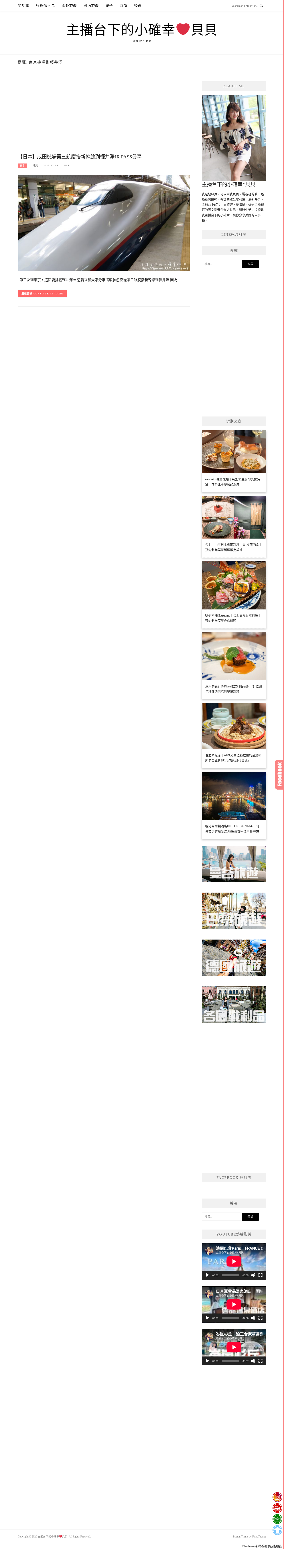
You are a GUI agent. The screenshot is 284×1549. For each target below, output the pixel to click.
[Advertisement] (104, 117)
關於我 (23, 6)
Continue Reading (48, 293)
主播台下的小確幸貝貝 (142, 30)
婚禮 (138, 6)
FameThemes (259, 1536)
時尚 (123, 6)
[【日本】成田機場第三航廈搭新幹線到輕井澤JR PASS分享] (104, 222)
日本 (22, 165)
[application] (234, 1261)
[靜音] (253, 1275)
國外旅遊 (69, 6)
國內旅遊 (91, 6)
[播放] (207, 1275)
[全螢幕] (260, 1275)
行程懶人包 (45, 6)
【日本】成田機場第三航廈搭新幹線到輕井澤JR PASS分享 (80, 157)
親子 (109, 6)
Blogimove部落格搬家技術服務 (262, 1546)
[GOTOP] (277, 1530)
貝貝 (35, 165)
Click (279, 775)
